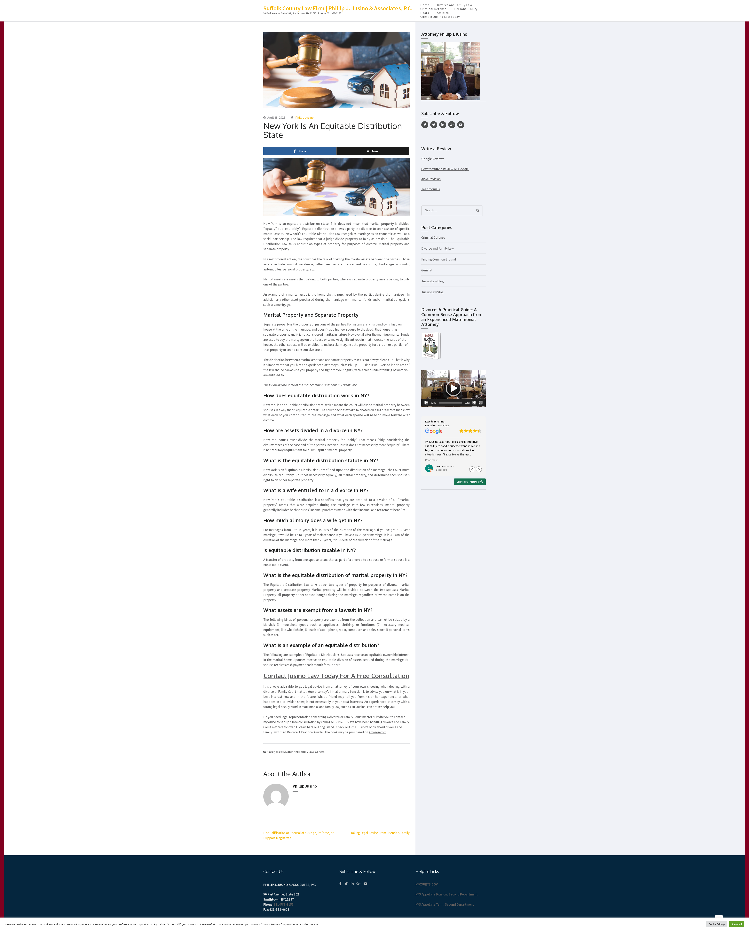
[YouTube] (460, 124)
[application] (453, 388)
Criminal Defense (433, 9)
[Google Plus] (451, 124)
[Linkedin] (442, 124)
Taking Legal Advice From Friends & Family (380, 833)
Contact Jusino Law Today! (440, 17)
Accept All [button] (737, 924)
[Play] (426, 403)
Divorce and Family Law (454, 5)
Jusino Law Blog (432, 281)
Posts (424, 13)
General (320, 752)
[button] (453, 388)
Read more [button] (431, 460)
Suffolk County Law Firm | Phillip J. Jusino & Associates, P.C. (338, 8)
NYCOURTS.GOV (426, 884)
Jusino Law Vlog (432, 292)
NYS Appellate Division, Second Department (446, 894)
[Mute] (474, 403)
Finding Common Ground (438, 259)
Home (424, 5)
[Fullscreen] (481, 403)
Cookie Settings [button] (717, 924)
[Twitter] (433, 124)
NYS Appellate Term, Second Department (444, 904)
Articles (443, 13)
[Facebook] (424, 124)
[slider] (450, 403)
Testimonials (430, 189)
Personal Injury (465, 9)
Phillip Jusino (304, 117)
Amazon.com (377, 732)
